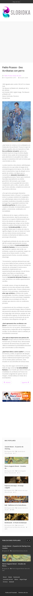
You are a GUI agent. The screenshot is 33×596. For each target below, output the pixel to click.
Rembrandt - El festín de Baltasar (16, 523)
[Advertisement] (16, 42)
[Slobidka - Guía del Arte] (16, 12)
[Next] (30, 540)
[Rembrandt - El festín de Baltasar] (16, 516)
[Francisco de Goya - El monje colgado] (16, 479)
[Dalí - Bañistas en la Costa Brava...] (16, 499)
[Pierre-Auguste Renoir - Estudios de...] (16, 460)
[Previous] (27, 540)
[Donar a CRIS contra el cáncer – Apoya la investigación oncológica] (16, 396)
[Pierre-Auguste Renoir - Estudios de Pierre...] (16, 558)
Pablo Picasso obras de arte (12, 76)
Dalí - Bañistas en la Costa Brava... (16, 505)
